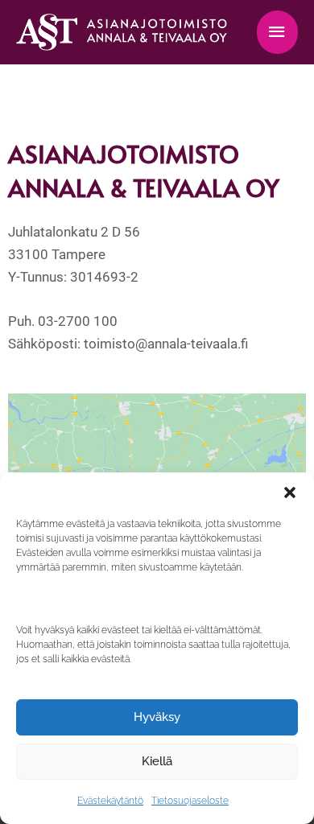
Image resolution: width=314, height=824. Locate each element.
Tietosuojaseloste (190, 800)
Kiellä (157, 761)
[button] (290, 492)
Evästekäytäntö (110, 800)
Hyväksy (157, 717)
